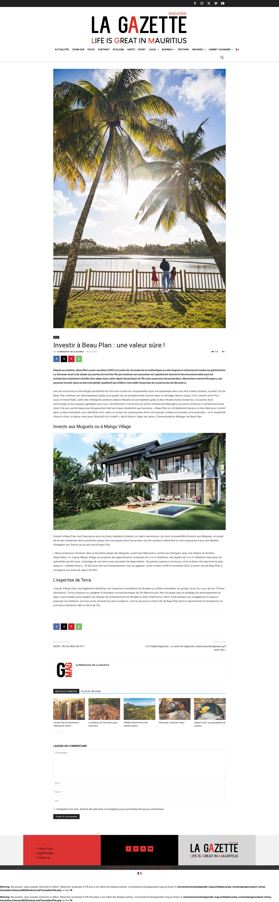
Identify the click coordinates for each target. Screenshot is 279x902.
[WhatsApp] (79, 359)
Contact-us (43, 857)
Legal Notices (45, 853)
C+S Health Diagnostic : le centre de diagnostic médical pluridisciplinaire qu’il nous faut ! (185, 648)
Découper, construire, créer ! (172, 722)
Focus (56, 337)
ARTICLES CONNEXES (66, 691)
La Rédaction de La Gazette (70, 351)
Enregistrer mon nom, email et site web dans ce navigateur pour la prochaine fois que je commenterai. (110, 809)
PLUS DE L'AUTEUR (91, 691)
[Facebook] (195, 3)
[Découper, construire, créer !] (175, 709)
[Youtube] (223, 3)
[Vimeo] (216, 3)
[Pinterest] (71, 359)
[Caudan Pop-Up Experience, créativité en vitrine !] (69, 709)
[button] (222, 57)
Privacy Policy (45, 848)
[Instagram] (202, 3)
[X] (209, 3)
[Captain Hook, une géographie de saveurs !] (210, 709)
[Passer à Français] (139, 873)
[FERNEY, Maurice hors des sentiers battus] (139, 709)
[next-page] (60, 732)
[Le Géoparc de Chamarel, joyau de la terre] (104, 709)
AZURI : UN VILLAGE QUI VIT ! (69, 646)
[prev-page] (55, 732)
